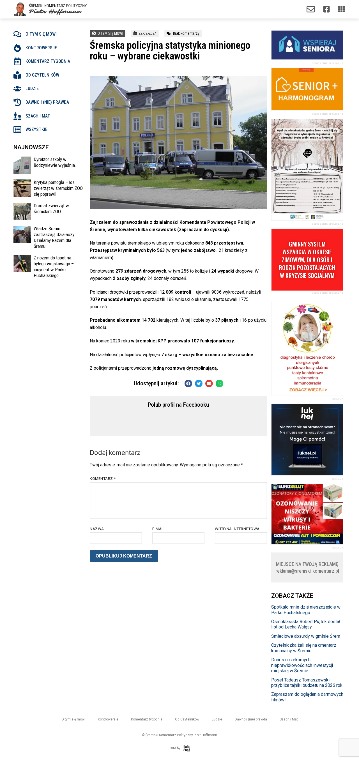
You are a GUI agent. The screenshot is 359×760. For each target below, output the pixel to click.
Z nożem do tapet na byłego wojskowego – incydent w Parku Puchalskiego (54, 266)
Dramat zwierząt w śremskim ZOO (51, 208)
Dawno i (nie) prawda (47, 102)
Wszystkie (36, 129)
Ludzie (32, 88)
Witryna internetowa (237, 528)
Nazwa (97, 528)
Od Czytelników (187, 719)
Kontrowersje (41, 47)
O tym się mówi (41, 34)
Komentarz (103, 478)
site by (175, 748)
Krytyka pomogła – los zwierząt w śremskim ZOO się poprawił (58, 188)
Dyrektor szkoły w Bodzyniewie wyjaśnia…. (56, 162)
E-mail (158, 528)
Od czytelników (42, 75)
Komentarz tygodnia (48, 61)
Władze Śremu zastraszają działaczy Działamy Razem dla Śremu (54, 237)
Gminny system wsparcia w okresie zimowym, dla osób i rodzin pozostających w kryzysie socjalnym (307, 259)
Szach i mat (38, 116)
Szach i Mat (289, 719)
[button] (188, 383)
